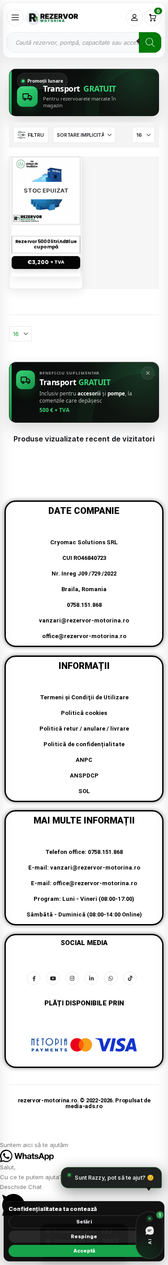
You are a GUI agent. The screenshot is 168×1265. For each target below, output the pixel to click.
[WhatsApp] (110, 978)
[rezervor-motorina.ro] (52, 17)
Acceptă (84, 1251)
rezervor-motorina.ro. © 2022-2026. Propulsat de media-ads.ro (84, 1103)
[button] (30, 135)
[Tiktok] (130, 978)
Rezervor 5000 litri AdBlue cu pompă (46, 244)
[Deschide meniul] (15, 17)
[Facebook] (33, 978)
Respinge (84, 1236)
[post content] (46, 190)
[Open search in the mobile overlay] (84, 42)
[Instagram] (72, 978)
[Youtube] (53, 978)
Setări (84, 1222)
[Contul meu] (134, 17)
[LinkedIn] (91, 978)
